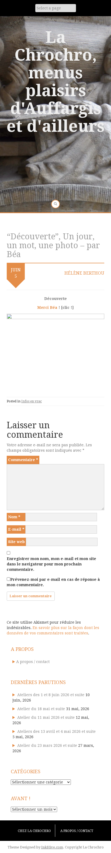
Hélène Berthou (84, 273)
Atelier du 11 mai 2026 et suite (46, 717)
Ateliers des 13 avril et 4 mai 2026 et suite (56, 731)
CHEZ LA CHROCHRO (34, 831)
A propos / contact (33, 661)
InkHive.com (52, 847)
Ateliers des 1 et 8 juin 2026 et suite (50, 695)
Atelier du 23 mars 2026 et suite (47, 745)
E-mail (16, 529)
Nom (14, 517)
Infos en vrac (31, 401)
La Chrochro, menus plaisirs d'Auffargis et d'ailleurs (55, 82)
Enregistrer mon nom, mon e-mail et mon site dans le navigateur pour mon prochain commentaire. (51, 564)
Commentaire (23, 460)
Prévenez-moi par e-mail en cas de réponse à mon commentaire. (53, 582)
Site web (16, 542)
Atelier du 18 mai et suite (41, 709)
